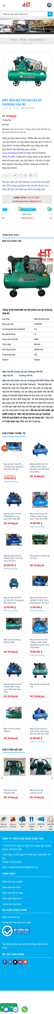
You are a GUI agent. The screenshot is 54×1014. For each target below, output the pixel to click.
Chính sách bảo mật (11, 917)
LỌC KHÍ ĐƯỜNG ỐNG (31, 826)
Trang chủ (13, 40)
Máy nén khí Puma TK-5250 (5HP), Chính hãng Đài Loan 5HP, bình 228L (39, 731)
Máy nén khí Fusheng (30, 421)
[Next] (52, 783)
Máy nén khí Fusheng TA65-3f (12, 729)
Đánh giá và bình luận (11, 241)
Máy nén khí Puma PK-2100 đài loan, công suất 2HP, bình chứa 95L (13, 466)
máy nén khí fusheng (27, 944)
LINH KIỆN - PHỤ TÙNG (50, 826)
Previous (1, 822)
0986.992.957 (27, 218)
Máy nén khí (8, 375)
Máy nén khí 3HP (37, 129)
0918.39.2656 (33, 197)
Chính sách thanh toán (11, 898)
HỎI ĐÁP (23, 40)
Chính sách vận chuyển (12, 881)
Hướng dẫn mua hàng (11, 904)
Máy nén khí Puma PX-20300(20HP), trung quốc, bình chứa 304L (13, 516)
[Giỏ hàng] (49, 5)
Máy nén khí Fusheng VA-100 (40, 685)
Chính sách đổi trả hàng (12, 892)
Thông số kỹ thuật (10, 235)
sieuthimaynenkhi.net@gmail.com (27, 201)
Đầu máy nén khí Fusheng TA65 (10, 791)
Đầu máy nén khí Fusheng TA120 (36, 791)
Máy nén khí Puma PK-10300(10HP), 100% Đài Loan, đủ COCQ (13, 558)
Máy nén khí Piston (17, 129)
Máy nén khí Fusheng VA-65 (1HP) (40, 557)
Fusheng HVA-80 (25, 375)
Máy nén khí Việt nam (36, 40)
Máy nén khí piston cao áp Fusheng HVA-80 (22, 371)
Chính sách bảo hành (11, 887)
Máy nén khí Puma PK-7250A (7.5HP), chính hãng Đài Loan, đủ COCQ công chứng (39, 643)
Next (52, 822)
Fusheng (28, 129)
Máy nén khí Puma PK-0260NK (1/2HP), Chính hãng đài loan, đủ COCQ (39, 600)
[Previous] (2, 783)
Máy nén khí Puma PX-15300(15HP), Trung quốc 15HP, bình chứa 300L (13, 688)
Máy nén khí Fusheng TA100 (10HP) (12, 640)
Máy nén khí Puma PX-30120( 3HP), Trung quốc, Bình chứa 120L (14, 600)
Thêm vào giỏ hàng (11, 481)
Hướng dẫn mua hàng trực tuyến (16, 922)
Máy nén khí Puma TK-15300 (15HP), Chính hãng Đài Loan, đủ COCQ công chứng (39, 468)
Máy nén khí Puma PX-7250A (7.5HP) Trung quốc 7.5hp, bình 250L (39, 516)
